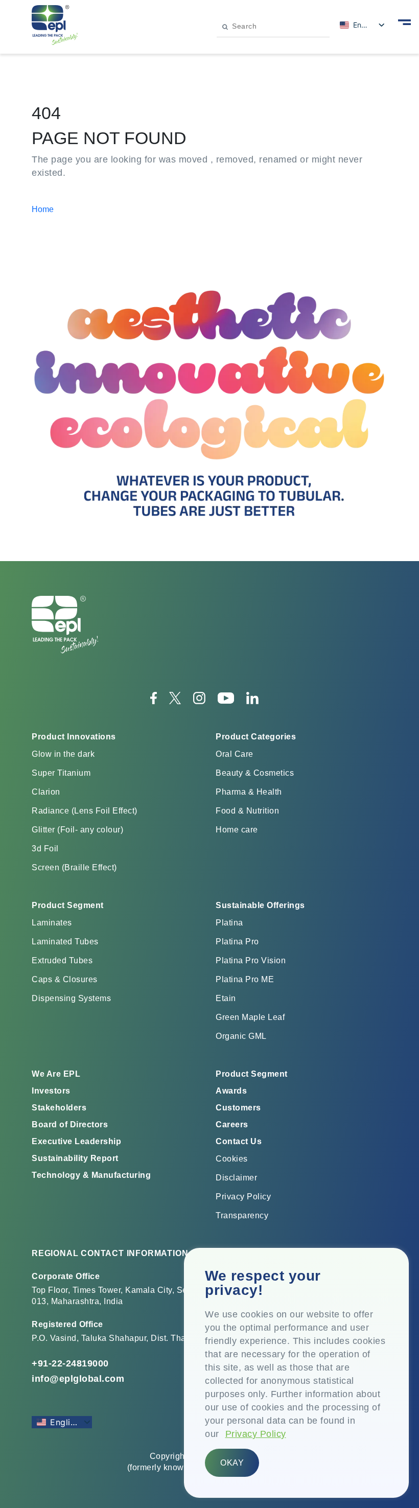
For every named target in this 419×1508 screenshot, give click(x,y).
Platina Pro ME (245, 979)
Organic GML (241, 1036)
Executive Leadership (76, 1141)
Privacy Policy (255, 1434)
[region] (296, 1373)
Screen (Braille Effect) (74, 867)
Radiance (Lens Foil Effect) (84, 810)
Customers (238, 1107)
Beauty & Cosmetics (255, 773)
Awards (231, 1090)
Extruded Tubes (62, 960)
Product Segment (252, 1074)
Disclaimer (236, 1177)
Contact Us (239, 1141)
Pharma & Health (249, 791)
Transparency (242, 1215)
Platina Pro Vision (251, 960)
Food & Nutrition (247, 810)
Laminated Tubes (65, 941)
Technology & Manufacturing (91, 1175)
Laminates (52, 922)
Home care (237, 829)
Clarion (46, 791)
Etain (226, 998)
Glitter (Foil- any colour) (77, 829)
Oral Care (234, 754)
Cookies (232, 1158)
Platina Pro (237, 941)
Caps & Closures (65, 979)
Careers (232, 1124)
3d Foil (45, 848)
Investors (51, 1090)
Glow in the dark (63, 754)
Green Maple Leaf (250, 1017)
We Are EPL (56, 1074)
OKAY (232, 1462)
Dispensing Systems (71, 998)
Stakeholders (59, 1107)
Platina (229, 922)
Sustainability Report (75, 1158)
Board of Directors (70, 1124)
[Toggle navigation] (404, 21)
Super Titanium (61, 773)
